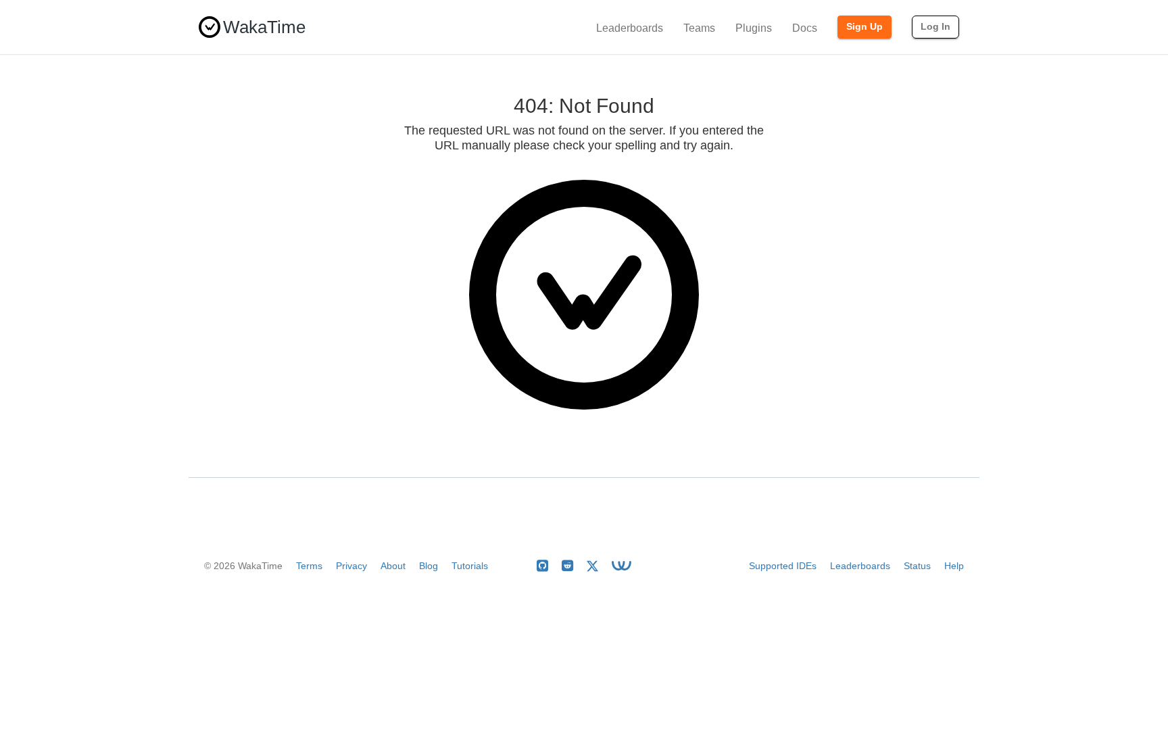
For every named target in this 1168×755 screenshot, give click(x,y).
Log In (935, 26)
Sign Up (864, 26)
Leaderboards (629, 28)
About (393, 565)
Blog (428, 565)
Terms (309, 565)
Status (917, 565)
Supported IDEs (783, 565)
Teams (699, 28)
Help (954, 565)
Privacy (351, 565)
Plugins (753, 28)
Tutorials (470, 565)
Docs (804, 28)
